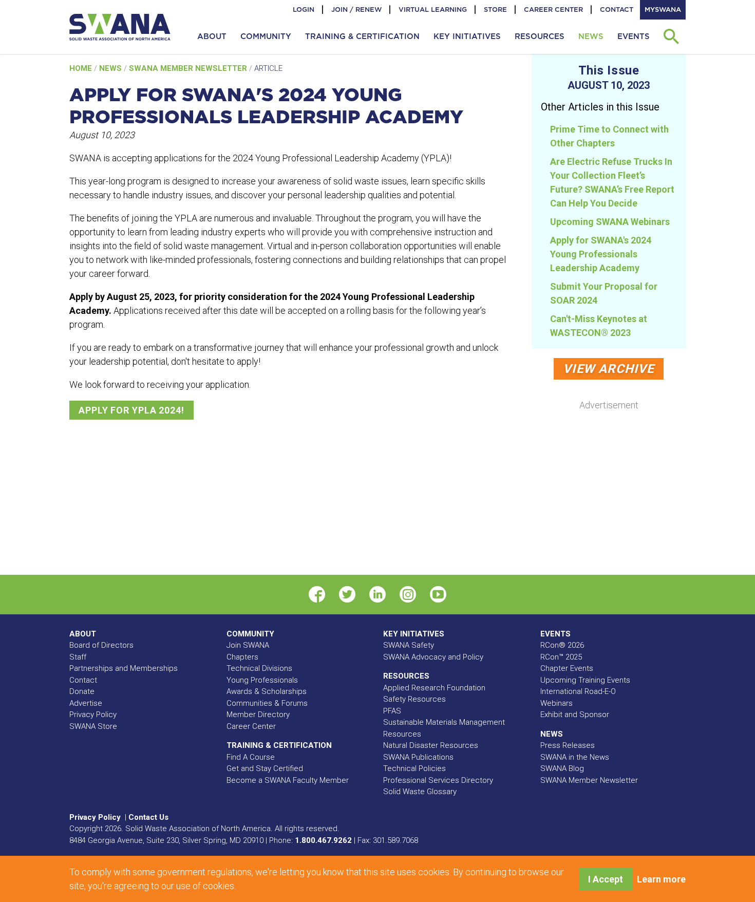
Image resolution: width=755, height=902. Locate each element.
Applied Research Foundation (434, 687)
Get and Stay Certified (264, 768)
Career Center (553, 9)
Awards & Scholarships (266, 691)
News (111, 68)
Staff (77, 657)
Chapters (242, 657)
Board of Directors (101, 645)
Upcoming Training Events (585, 680)
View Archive (608, 369)
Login (303, 9)
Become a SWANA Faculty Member (287, 780)
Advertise (85, 703)
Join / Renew (356, 9)
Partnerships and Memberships (123, 668)
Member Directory (258, 714)
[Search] (671, 36)
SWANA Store (93, 726)
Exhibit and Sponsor (574, 714)
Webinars (556, 703)
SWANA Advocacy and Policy (433, 657)
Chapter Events (566, 668)
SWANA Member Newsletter (189, 68)
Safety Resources (414, 699)
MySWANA (663, 9)
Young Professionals (262, 680)
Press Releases (567, 745)
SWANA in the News (574, 757)
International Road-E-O (578, 691)
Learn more (661, 879)
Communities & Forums (267, 703)
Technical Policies (414, 768)
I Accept (605, 879)
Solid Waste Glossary (420, 791)
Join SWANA (247, 645)
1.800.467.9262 (323, 840)
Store (495, 9)
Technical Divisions (259, 668)
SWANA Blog (562, 768)
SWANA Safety (408, 645)
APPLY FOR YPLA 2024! (131, 410)
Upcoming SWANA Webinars (610, 221)
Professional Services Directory (438, 780)
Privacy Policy (93, 714)
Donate (82, 691)
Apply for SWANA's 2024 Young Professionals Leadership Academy (600, 254)
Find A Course (250, 757)
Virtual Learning (433, 9)
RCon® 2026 (562, 645)
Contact (616, 9)
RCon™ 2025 (561, 657)
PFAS (392, 711)
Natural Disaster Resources (430, 745)
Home (81, 68)
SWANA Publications (418, 757)
